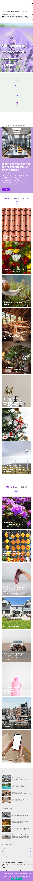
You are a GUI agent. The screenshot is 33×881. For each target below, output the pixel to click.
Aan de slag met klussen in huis (12, 337)
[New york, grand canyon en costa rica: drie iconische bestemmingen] (6, 786)
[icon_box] (16, 79)
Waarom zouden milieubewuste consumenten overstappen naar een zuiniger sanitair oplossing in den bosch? (14, 434)
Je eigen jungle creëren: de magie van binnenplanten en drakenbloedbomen (13, 369)
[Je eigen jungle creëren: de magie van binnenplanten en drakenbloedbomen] (16, 357)
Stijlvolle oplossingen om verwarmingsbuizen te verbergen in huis (21, 792)
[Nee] (31, 876)
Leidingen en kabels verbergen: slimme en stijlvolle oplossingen (21, 800)
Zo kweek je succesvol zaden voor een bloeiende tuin (13, 270)
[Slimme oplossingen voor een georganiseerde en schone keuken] (16, 142)
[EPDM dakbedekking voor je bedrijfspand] (16, 224)
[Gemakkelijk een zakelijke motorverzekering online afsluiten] (6, 815)
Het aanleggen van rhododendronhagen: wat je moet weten (13, 524)
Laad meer (16, 765)
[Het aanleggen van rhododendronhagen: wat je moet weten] (16, 513)
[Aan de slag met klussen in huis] (16, 324)
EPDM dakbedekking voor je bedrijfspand (13, 237)
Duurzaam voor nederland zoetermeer (12, 726)
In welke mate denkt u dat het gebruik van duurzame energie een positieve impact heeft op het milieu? (14, 468)
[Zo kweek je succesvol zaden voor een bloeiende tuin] (16, 257)
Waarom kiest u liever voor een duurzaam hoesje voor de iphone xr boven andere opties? (14, 757)
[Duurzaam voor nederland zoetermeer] (16, 713)
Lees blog (6, 189)
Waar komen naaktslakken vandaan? (12, 304)
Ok (12, 878)
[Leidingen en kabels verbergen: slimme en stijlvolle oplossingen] (6, 800)
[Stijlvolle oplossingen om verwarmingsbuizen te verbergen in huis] (6, 793)
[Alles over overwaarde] (16, 613)
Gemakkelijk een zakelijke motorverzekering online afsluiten (20, 814)
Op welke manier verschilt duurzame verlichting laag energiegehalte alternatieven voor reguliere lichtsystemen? (13, 402)
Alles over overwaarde (11, 626)
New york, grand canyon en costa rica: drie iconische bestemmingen (21, 785)
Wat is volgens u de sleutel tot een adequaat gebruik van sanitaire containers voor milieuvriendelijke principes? (13, 690)
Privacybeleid (18, 878)
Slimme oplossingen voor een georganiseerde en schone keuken (16, 166)
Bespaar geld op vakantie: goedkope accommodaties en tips (20, 822)
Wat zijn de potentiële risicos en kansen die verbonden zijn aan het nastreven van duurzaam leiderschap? (13, 590)
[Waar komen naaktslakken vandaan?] (16, 291)
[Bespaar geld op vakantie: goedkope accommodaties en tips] (6, 822)
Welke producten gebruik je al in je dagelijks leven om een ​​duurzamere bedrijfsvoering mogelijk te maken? (13, 657)
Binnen (3, 160)
